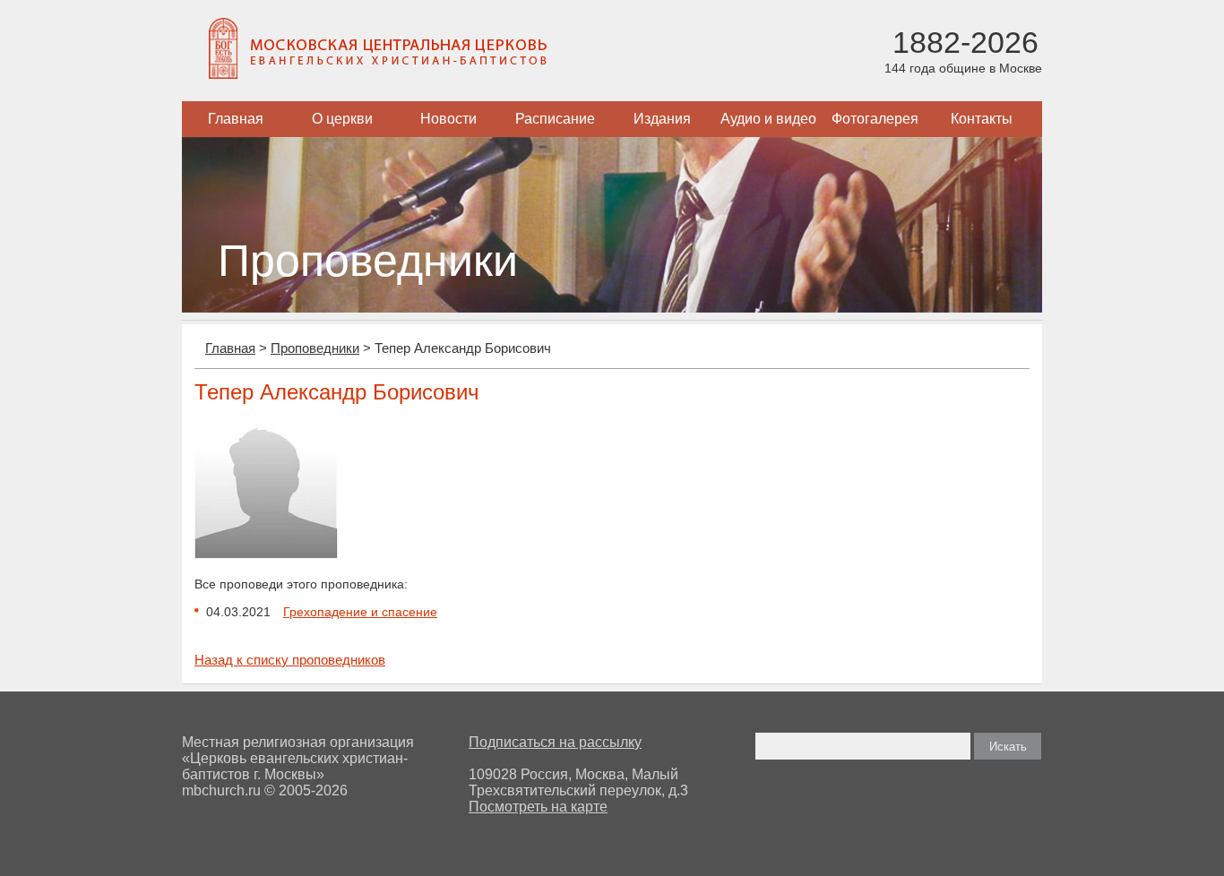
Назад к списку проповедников (289, 659)
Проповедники (315, 348)
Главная (235, 118)
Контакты (982, 118)
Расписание (555, 118)
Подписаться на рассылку (555, 742)
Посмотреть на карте (538, 806)
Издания (662, 118)
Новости (448, 118)
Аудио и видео (768, 118)
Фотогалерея (875, 118)
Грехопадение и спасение (360, 612)
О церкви (342, 118)
